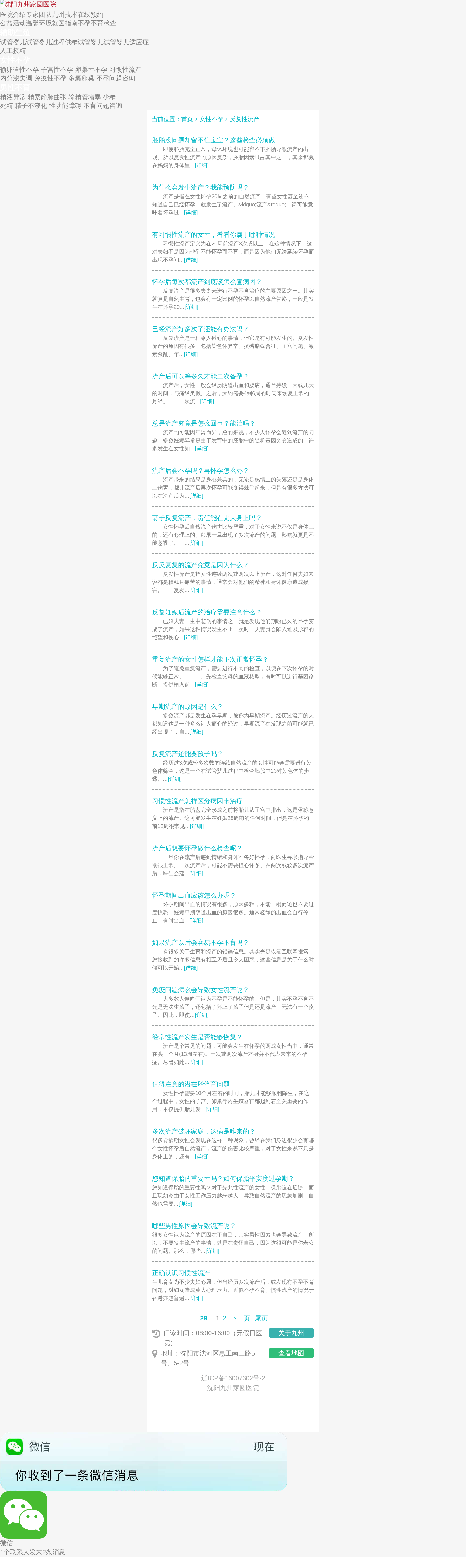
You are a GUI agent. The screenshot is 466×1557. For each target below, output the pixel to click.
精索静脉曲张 (47, 97)
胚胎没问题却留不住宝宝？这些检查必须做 (213, 140)
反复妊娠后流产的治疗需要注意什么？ (207, 612)
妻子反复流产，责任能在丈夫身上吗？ (207, 517)
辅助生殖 (15, 32)
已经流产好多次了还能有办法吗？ (200, 329)
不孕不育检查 (97, 23)
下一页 (240, 1318)
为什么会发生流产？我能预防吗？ (200, 187)
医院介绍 (13, 14)
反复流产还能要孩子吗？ (187, 753)
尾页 (261, 1318)
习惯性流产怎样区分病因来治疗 (197, 801)
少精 (109, 97)
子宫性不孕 (57, 69)
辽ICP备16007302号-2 (233, 1378)
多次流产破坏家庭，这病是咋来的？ (204, 1131)
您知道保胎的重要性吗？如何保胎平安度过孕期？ (223, 1178)
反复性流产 (244, 119)
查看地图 (291, 1353)
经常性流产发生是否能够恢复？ (197, 1037)
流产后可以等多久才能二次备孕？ (200, 376)
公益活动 (13, 23)
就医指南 (65, 23)
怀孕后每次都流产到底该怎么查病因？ (207, 281)
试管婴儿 (13, 42)
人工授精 (13, 50)
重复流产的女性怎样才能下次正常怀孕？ (210, 659)
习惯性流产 (125, 69)
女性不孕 (15, 60)
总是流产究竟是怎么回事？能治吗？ (204, 423)
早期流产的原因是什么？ (187, 706)
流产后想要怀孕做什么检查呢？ (197, 848)
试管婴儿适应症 (126, 42)
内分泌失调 (16, 78)
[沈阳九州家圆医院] (28, 3)
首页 (187, 119)
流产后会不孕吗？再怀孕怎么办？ (200, 470)
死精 (6, 105)
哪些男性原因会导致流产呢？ (194, 1225)
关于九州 (291, 1332)
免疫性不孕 (50, 78)
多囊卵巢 (81, 78)
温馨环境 (39, 23)
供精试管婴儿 (84, 42)
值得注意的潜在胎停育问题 (191, 1084)
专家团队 (39, 14)
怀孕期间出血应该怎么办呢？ (194, 895)
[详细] (202, 165)
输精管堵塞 (84, 97)
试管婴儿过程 (45, 42)
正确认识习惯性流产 (181, 1273)
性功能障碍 (65, 105)
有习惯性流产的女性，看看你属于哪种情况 (213, 234)
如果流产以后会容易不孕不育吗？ (200, 942)
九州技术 (65, 14)
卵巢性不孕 (91, 69)
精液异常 (13, 97)
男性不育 (15, 87)
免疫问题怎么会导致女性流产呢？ (200, 989)
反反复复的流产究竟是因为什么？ (200, 565)
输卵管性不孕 (19, 69)
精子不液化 (31, 105)
